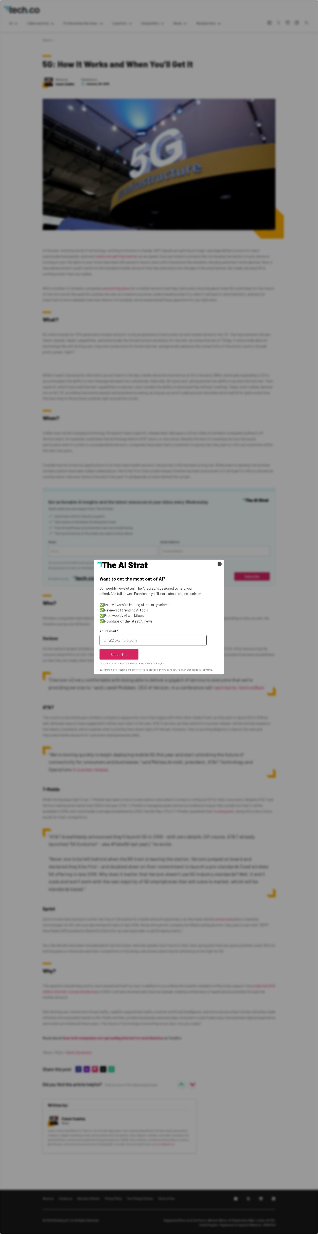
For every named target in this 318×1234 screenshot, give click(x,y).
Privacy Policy (168, 669)
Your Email (109, 631)
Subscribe (119, 654)
